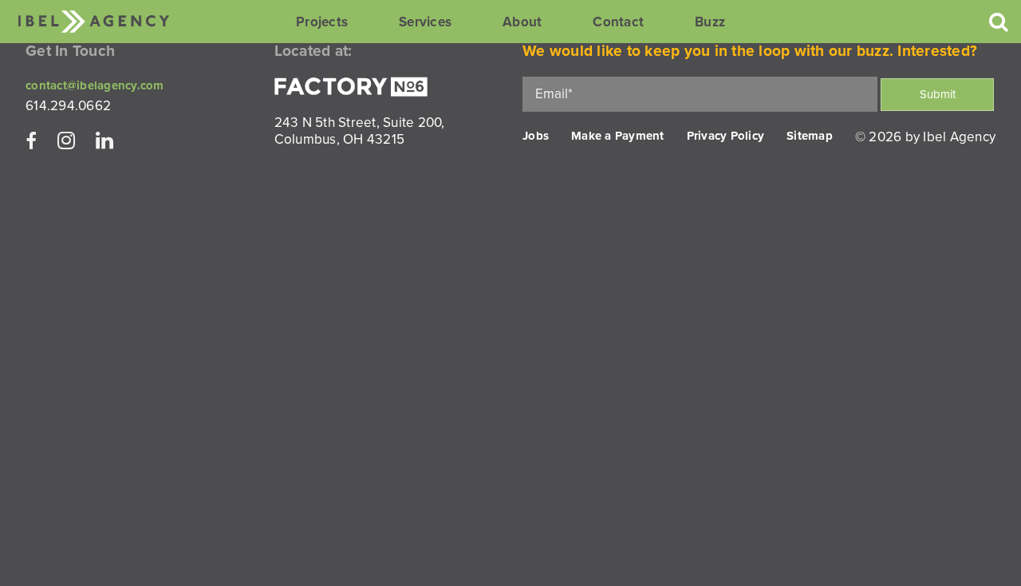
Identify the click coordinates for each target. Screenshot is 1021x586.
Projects (322, 22)
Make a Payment (617, 136)
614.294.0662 (68, 105)
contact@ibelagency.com (95, 85)
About (522, 22)
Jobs (535, 136)
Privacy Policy (726, 136)
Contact (618, 22)
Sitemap (809, 136)
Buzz (710, 22)
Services (425, 22)
